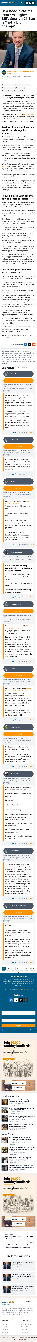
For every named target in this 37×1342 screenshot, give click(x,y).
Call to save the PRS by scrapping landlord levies (23, 1263)
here (27, 335)
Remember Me (8, 1030)
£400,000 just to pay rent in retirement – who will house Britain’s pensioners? (22, 1117)
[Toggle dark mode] (22, 3)
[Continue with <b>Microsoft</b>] (26, 1000)
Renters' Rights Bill (19, 91)
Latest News (5, 1324)
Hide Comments (22, 368)
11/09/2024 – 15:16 (12, 628)
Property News (20, 88)
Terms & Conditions (27, 1324)
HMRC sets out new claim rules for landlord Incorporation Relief (20, 1158)
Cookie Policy (25, 1329)
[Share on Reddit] (33, 344)
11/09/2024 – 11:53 (19, 503)
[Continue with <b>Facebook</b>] (11, 1000)
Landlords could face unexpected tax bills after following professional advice (21, 1166)
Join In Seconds (26, 989)
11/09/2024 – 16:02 (19, 691)
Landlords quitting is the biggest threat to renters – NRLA (23, 1287)
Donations (5, 1329)
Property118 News (7, 91)
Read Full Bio (18, 381)
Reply (32, 432)
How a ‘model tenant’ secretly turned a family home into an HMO (21, 1125)
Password (5, 1017)
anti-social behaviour (11, 352)
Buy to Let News (6, 85)
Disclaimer (24, 1332)
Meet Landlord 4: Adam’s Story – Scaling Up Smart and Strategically (19, 1246)
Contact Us (5, 1332)
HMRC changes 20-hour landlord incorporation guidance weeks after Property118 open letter (20, 1139)
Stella (28, 626)
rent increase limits (21, 359)
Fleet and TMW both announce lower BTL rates (19, 1237)
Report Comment (23, 432)
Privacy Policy (25, 1327)
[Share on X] (29, 344)
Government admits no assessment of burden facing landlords (21, 1109)
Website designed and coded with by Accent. (24, 1338)
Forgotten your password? (22, 1030)
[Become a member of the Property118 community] (18, 1058)
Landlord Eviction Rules (13, 357)
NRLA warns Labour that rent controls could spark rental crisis (23, 1275)
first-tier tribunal (17, 355)
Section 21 (5, 166)
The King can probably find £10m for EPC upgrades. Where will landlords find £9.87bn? (22, 1149)
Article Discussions (7, 1327)
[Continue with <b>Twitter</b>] (21, 1000)
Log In (18, 1026)
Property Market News (8, 88)
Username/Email (7, 1010)
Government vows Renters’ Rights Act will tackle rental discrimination (21, 1100)
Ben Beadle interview (16, 353)
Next (32, 969)
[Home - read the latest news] (11, 3)
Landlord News (17, 85)
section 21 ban (13, 361)
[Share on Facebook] (25, 344)
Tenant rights (22, 361)
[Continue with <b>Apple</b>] (16, 1000)
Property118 (13, 1338)
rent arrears (10, 359)
